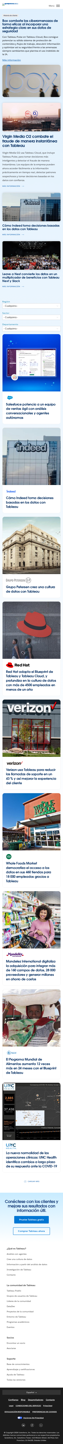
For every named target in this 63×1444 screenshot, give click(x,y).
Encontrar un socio (16, 1343)
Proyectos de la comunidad (20, 1311)
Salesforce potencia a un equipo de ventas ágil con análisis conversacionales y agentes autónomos (31, 411)
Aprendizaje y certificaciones (21, 1369)
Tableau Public (14, 1290)
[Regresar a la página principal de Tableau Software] (12, 3)
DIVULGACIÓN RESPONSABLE (17, 1411)
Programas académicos (18, 1322)
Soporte (11, 1358)
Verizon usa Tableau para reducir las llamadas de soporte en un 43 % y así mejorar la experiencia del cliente (31, 776)
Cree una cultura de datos (19, 1259)
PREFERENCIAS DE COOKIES (44, 1411)
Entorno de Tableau (16, 1316)
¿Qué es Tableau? (16, 1248)
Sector (5, 313)
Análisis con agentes (17, 1254)
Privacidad (47, 1405)
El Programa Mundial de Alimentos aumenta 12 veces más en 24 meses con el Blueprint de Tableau (31, 1066)
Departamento (10, 324)
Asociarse (11, 1348)
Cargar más (33, 1181)
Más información (11, 60)
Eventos (10, 1327)
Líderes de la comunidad (19, 1301)
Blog (23, 1399)
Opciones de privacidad (33, 1418)
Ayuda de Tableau (15, 1374)
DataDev (11, 1306)
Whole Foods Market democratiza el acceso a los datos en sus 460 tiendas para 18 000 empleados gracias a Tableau (28, 872)
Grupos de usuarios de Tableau (22, 1296)
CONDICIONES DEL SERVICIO (28, 1405)
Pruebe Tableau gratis (31, 1219)
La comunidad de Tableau (21, 1285)
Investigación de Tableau (19, 1269)
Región (6, 301)
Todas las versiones (16, 1379)
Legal (11, 1405)
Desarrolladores (35, 1399)
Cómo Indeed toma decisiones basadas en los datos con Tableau (29, 502)
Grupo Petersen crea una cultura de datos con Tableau (30, 589)
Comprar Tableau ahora (31, 1231)
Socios (10, 1337)
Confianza (13, 1399)
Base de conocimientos (18, 1364)
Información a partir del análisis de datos (27, 1264)
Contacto (11, 1275)
